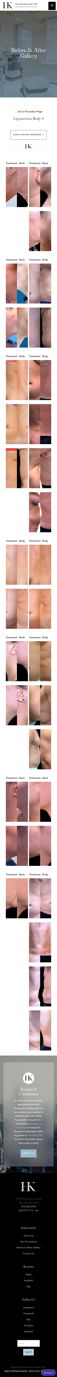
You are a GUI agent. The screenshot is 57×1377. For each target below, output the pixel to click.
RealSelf (28, 1281)
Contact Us (28, 1254)
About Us (29, 1236)
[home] (23, 5)
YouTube (28, 1326)
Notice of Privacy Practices (16, 1371)
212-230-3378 (34, 1135)
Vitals (28, 1275)
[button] (28, 135)
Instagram (28, 1308)
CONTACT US (28, 1153)
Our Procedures (28, 1242)
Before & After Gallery (28, 1248)
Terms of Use (34, 1371)
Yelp (28, 1287)
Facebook (28, 1314)
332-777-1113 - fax (28, 1210)
